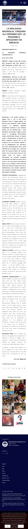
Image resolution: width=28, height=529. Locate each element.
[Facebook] (3, 453)
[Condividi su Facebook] (3, 368)
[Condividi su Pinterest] (11, 368)
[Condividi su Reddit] (22, 368)
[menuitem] (20, 3)
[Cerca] (20, 3)
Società (3, 473)
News (3, 468)
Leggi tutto (14, 526)
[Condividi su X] (6, 368)
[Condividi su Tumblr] (16, 368)
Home (3, 466)
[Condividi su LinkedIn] (14, 368)
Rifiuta (20, 526)
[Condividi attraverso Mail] (24, 368)
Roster (3, 471)
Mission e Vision (5, 478)
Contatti (3, 482)
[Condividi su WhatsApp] (8, 368)
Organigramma (5, 475)
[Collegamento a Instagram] (5, 453)
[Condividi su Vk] (19, 368)
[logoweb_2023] (11, 3)
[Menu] (24, 3)
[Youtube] (7, 453)
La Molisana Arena (6, 480)
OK (7, 526)
